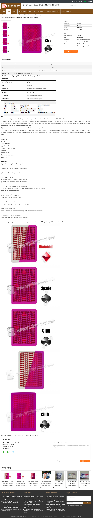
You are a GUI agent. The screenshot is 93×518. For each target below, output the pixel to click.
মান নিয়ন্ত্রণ (40, 11)
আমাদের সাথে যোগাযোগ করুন (52, 11)
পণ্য (9, 11)
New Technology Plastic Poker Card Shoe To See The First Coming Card (55, 497)
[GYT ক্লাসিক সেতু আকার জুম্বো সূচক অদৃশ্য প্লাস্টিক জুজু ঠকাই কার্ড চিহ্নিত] (46, 475)
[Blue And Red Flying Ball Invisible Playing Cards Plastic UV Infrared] (85, 475)
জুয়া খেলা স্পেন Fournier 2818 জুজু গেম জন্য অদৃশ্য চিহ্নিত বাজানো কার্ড (33, 483)
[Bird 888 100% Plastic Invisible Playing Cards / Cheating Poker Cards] (59, 475)
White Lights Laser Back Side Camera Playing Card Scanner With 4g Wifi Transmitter (55, 506)
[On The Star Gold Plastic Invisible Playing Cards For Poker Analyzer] (72, 475)
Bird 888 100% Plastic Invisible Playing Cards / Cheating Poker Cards (59, 483)
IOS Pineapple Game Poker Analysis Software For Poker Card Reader (11, 506)
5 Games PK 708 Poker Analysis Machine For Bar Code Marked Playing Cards (33, 511)
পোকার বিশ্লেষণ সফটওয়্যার (8, 492)
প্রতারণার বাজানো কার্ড (8, 435)
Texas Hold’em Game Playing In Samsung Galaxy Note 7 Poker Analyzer (32, 506)
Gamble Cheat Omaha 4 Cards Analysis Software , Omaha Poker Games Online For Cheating (10, 503)
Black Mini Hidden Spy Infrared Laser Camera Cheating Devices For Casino (55, 510)
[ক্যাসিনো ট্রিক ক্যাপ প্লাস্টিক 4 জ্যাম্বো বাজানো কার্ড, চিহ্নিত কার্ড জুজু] (6, 25)
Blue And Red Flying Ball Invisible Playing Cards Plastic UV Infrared (85, 483)
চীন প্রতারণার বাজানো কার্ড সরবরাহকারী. (24, 516)
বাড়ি (4, 11)
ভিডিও (14, 11)
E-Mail (68, 505)
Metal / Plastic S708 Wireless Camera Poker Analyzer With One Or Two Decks (34, 497)
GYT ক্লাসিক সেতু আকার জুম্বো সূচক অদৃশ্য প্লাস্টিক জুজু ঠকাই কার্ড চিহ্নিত (46, 483)
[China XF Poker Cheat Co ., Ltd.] (11, 6)
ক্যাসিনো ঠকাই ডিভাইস (51, 492)
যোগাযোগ (72, 51)
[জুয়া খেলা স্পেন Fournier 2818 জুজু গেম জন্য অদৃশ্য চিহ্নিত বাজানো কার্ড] (33, 475)
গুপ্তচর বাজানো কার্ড (19, 435)
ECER (79, 516)
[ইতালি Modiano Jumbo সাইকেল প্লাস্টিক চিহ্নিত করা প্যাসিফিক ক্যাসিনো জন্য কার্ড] (7, 475)
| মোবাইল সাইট (78, 505)
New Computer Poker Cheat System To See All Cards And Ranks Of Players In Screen (12, 498)
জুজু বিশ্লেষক (27, 492)
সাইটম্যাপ (73, 505)
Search (91, 6)
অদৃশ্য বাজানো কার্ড (11, 14)
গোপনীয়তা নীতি (14, 516)
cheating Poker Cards (31, 435)
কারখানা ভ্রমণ (32, 11)
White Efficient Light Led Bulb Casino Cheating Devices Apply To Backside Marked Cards (55, 501)
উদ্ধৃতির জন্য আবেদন (66, 11)
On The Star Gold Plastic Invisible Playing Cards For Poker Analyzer (72, 483)
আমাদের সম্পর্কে (22, 11)
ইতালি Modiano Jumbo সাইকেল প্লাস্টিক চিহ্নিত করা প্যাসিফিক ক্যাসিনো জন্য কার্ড (7, 483)
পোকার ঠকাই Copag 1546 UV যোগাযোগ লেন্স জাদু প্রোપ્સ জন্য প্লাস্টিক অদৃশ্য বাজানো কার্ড (20, 483)
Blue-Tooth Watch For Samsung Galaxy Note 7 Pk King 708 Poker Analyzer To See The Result (34, 501)
